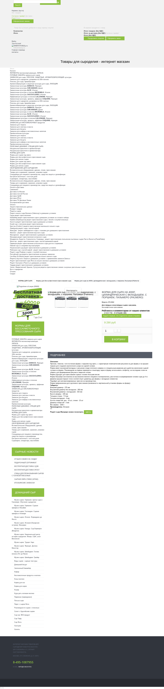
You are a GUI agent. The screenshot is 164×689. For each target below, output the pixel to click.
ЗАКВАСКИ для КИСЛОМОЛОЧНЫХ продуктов (27, 123)
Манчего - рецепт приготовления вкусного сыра (27, 233)
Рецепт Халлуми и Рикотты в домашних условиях (28, 263)
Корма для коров (20, 586)
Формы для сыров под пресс (20, 155)
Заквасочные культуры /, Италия (28, 94)
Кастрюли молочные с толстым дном (23, 176)
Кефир (16, 572)
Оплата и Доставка (17, 187)
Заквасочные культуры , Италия (24, 90)
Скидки (12, 274)
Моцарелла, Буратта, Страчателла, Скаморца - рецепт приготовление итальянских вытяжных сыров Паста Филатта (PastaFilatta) (57, 239)
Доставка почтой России (19, 194)
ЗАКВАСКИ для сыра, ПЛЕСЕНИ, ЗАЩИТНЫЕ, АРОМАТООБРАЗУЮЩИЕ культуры (40, 77)
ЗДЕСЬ (88, 412)
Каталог (13, 71)
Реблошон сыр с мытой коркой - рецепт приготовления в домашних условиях (38, 250)
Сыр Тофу (18, 618)
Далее (90, 302)
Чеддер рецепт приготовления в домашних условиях (29, 265)
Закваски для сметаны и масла (21, 127)
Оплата (12, 205)
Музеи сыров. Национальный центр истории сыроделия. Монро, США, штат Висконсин (26, 536)
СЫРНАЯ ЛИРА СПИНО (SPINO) (26, 479)
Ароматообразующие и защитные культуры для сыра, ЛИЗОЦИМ (34, 84)
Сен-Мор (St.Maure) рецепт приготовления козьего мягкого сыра (33, 256)
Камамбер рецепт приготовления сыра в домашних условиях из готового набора (39, 217)
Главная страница (18, 50)
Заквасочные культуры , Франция (25, 86)
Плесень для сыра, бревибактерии (22, 81)
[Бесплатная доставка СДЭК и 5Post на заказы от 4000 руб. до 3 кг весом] (28, 303)
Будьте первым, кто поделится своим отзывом (121, 316)
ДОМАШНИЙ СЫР (25, 492)
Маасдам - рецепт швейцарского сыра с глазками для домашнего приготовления (39, 230)
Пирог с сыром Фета (21, 604)
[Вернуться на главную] (14, 281)
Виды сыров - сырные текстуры (25, 561)
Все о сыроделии (16, 269)
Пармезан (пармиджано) (23, 597)
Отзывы (13, 271)
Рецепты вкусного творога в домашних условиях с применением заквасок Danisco (40, 258)
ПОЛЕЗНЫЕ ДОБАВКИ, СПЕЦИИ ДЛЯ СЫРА (26, 146)
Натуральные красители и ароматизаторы (25, 148)
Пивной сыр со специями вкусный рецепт (25, 246)
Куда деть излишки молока (24, 593)
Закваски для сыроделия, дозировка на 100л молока (29, 79)
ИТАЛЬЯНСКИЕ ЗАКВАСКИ (24, 483)
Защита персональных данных (21, 207)
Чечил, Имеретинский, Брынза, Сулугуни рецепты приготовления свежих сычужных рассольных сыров (47, 267)
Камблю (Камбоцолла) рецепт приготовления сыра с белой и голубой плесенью (39, 220)
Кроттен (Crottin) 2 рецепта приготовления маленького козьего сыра (34, 226)
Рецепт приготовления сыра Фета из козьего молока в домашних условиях (37, 261)
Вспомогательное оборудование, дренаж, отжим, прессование (33, 170)
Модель (104, 302)
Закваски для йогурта (18, 129)
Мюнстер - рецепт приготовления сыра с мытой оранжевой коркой (34, 241)
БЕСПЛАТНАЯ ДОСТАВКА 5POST (26, 470)
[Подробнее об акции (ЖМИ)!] (28, 286)
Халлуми (17, 626)
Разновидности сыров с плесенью (26, 608)
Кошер (16, 590)
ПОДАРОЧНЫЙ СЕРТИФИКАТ (25, 463)
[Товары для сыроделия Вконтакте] (85, 4)
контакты (15, 52)
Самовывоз (14, 189)
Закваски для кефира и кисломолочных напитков (28, 131)
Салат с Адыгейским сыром (24, 611)
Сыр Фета (17, 622)
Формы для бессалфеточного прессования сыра (27, 157)
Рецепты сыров (15, 211)
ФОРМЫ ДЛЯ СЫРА (17, 153)
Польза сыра (19, 600)
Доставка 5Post (15, 198)
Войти (14, 41)
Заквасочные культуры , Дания (26, 88)
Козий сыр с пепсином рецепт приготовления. (26, 224)
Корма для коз (19, 582)
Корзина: (18, 11)
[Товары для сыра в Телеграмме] (90, 4)
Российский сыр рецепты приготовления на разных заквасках (32, 254)
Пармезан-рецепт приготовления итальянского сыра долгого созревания (36, 243)
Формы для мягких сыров (19, 159)
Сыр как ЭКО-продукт (22, 615)
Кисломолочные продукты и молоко (27, 575)
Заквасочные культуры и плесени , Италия (30, 92)
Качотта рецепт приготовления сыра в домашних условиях (31, 222)
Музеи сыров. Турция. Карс (24, 542)
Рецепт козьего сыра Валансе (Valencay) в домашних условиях (33, 213)
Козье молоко (19, 579)
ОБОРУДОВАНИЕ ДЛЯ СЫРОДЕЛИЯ (23, 168)
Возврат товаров (16, 209)
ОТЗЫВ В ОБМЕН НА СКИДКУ (25, 459)
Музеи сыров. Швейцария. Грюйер (26, 557)
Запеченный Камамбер (22, 568)
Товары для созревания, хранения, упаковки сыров (28, 172)
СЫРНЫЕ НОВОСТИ (26, 451)
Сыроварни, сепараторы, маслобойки (23, 179)
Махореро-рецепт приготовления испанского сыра (28, 237)
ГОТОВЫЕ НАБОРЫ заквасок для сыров (25, 75)
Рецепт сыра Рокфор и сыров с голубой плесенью (28, 252)
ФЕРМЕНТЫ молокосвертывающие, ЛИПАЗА (26, 73)
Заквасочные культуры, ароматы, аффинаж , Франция (33, 99)
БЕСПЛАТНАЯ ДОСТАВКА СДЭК (26, 466)
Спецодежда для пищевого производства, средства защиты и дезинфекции (37, 174)
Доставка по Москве (17, 192)
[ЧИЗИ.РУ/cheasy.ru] (25, 58)
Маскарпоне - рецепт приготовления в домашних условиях (31, 235)
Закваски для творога (18, 125)
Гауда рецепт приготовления (20, 215)
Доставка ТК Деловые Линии (20, 200)
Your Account (16, 43)
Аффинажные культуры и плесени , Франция (31, 97)
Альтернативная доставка (19, 202)
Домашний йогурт (20, 564)
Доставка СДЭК (15, 196)
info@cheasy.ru (25, 667)
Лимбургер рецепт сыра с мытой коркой (24, 228)
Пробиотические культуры (19, 133)
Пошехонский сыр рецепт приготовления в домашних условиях (33, 248)
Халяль (17, 629)
